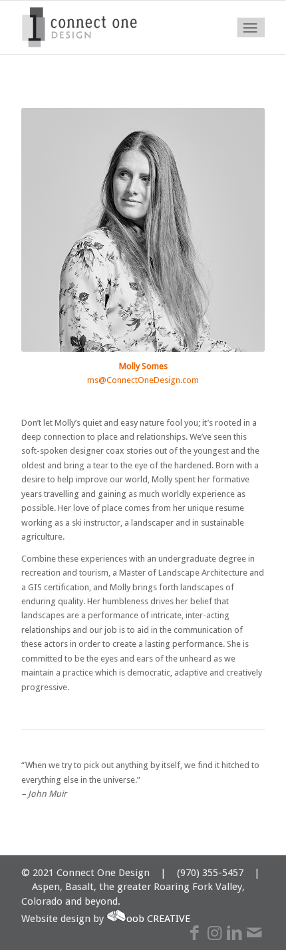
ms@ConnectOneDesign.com (143, 380)
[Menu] (250, 27)
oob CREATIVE (158, 919)
